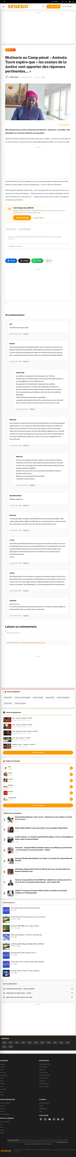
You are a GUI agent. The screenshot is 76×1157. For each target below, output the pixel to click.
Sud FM (2, 1130)
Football (2, 1084)
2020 (42, 1043)
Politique (2, 1064)
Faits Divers (3, 1089)
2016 (67, 1043)
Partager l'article (38, 217)
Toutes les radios (38, 805)
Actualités (10, 50)
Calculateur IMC (43, 1078)
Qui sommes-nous (44, 1103)
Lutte (1, 1086)
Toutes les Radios (5, 1122)
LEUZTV (2, 1111)
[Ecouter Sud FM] (71, 780)
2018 (55, 1043)
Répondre (26, 334)
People (2, 1078)
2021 (36, 1043)
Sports (2, 1081)
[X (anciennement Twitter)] (66, 1)
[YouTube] (69, 1)
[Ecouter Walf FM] (71, 786)
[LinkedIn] (58, 1119)
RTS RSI (2, 1133)
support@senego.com (62, 1142)
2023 (23, 1043)
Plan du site (28, 1144)
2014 (10, 1047)
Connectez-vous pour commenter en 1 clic (33, 643)
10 (44, 77)
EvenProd (2, 1109)
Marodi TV (3, 1106)
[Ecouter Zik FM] (71, 774)
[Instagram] (54, 1119)
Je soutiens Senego (22, 218)
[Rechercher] (43, 6)
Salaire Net (42, 1070)
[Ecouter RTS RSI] (71, 793)
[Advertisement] (38, 28)
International (3, 1075)
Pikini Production (4, 1114)
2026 (4, 1043)
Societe (2, 1067)
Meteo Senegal (43, 1067)
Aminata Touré (11, 229)
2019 (48, 1043)
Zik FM (1, 1127)
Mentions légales (35, 1144)
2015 (4, 1047)
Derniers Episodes (5, 1103)
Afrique (2, 1095)
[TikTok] (73, 1)
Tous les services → (44, 1086)
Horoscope (42, 1081)
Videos (2, 1092)
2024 (17, 1043)
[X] (45, 1119)
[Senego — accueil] (18, 6)
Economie (2, 1072)
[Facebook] (62, 1)
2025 (10, 1043)
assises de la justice (24, 229)
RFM (1, 1124)
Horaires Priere (43, 1072)
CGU (40, 1111)
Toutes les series (38, 752)
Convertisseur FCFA (44, 1064)
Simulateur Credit (44, 1084)
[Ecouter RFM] (71, 768)
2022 (29, 1043)
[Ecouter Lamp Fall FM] (71, 799)
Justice (2, 1070)
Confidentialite (43, 1109)
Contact (41, 1106)
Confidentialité (47, 1144)
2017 (61, 1043)
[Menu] (4, 6)
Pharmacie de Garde (44, 1075)
